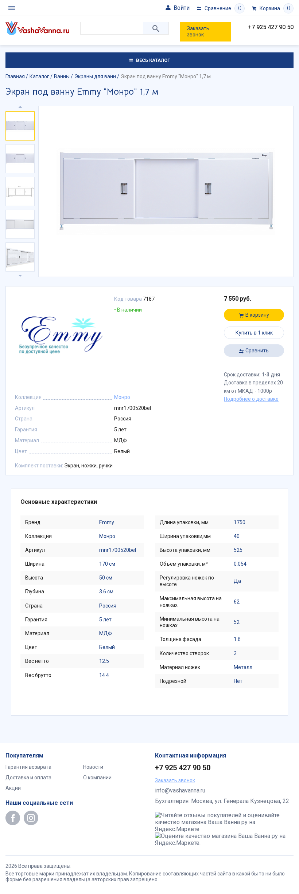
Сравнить (257, 350)
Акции (13, 788)
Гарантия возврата (28, 767)
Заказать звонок (198, 31)
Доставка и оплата (28, 777)
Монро (122, 397)
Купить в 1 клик (254, 333)
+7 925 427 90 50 (271, 27)
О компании (97, 777)
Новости (93, 767)
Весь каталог (152, 60)
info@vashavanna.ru (180, 790)
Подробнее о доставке (251, 399)
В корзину (257, 315)
